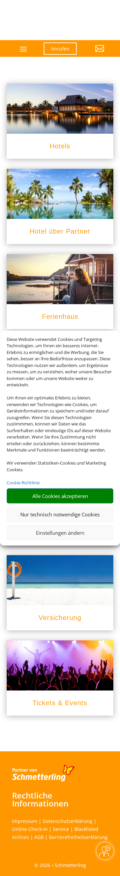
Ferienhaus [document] (60, 316)
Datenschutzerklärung (67, 821)
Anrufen (60, 48)
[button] (95, 53)
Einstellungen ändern (60, 532)
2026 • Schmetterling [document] (62, 865)
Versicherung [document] (60, 617)
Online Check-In (30, 829)
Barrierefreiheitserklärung (78, 837)
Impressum (24, 821)
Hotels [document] (60, 146)
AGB (39, 837)
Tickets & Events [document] (60, 703)
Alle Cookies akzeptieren (60, 496)
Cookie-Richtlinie (23, 483)
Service (61, 829)
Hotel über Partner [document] (60, 231)
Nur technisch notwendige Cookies (60, 514)
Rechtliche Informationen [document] (40, 799)
